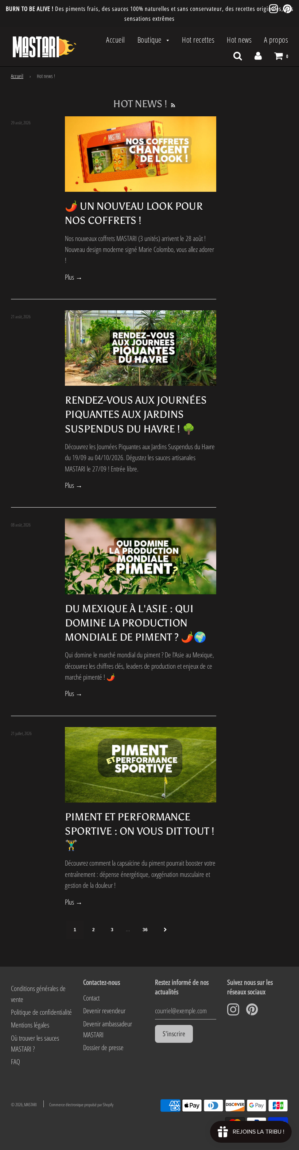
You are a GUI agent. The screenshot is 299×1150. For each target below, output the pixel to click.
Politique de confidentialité (41, 1012)
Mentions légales (30, 1025)
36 (145, 929)
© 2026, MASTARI (23, 1105)
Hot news (239, 40)
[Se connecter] (258, 55)
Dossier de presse (103, 1047)
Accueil (115, 40)
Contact (91, 998)
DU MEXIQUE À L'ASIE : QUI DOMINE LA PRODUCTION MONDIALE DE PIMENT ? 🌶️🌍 (135, 622)
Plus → (73, 277)
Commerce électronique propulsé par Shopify (81, 1105)
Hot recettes (198, 40)
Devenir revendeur (104, 1010)
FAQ (15, 1062)
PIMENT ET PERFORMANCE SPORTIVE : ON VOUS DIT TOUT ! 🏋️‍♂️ (139, 831)
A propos (276, 40)
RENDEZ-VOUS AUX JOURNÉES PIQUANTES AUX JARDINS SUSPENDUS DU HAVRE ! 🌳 (136, 414)
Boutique (150, 40)
